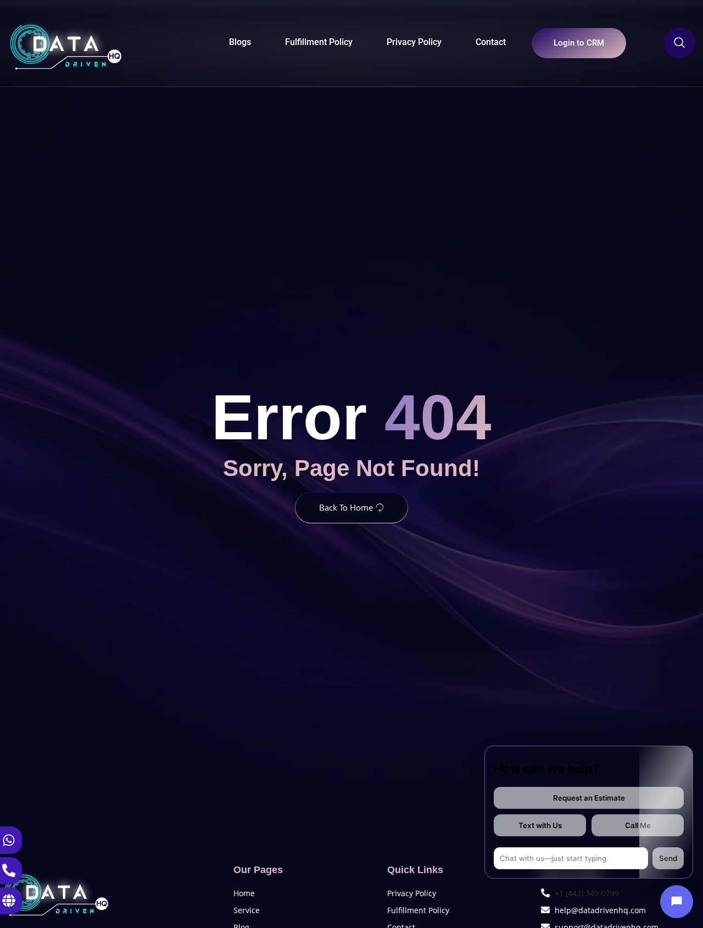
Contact (491, 42)
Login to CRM (579, 43)
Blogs (240, 42)
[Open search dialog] (679, 42)
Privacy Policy (414, 42)
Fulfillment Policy (319, 42)
